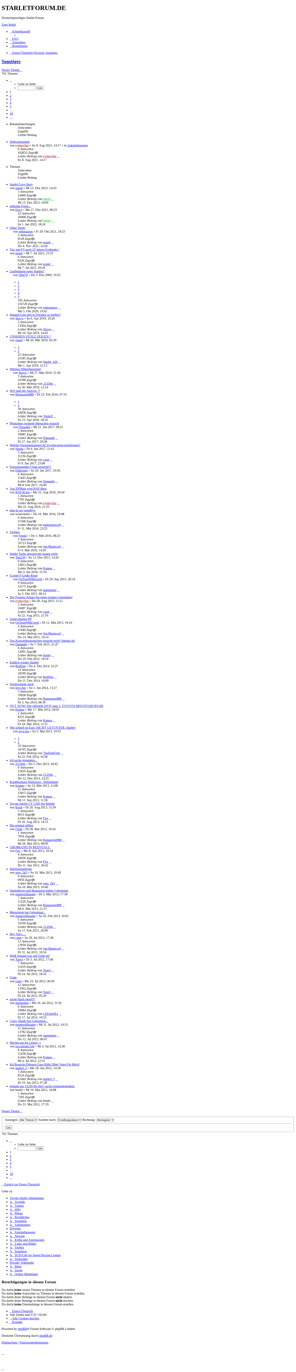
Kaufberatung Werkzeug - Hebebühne (34, 782)
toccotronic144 (24, 1046)
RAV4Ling (22, 492)
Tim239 (20, 557)
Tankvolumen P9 (20, 619)
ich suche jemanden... (23, 760)
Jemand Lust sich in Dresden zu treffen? (35, 314)
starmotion (49, 590)
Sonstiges (11, 61)
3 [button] (10, 99)
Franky (23, 535)
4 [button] (10, 102)
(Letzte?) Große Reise (24, 575)
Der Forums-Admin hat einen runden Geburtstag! (41, 597)
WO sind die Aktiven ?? (25, 391)
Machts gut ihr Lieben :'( (25, 1042)
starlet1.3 (21, 1068)
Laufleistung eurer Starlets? (27, 271)
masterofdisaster (25, 894)
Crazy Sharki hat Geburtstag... (29, 1021)
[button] (11, 80)
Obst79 (23, 275)
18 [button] (11, 113)
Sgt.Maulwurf (52, 546)
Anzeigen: (12, 1120)
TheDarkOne (51, 753)
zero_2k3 (21, 872)
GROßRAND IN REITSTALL (30, 847)
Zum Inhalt (9, 24)
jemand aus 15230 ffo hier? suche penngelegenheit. (42, 1086)
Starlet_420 (50, 362)
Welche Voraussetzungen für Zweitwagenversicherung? (45, 445)
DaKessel (21, 470)
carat (46, 459)
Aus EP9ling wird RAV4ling (28, 488)
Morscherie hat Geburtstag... (28, 912)
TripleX (48, 416)
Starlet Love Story (21, 184)
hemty (47, 655)
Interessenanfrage (21, 869)
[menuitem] (14, 38)
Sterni (47, 199)
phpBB (22, 1329)
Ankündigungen (77, 145)
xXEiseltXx (50, 1013)
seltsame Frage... (20, 206)
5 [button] (10, 106)
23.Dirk (48, 383)
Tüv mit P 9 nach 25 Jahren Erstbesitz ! (34, 249)
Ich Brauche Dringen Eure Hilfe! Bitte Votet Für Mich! (45, 1064)
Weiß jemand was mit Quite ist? (30, 956)
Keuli (18, 807)
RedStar (20, 666)
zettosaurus (26, 231)
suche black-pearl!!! (22, 999)
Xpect (19, 959)
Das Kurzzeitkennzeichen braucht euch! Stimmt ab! (42, 640)
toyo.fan (20, 688)
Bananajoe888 (24, 394)
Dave (18, 209)
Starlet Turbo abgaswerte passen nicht (34, 554)
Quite (18, 829)
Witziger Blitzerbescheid (25, 369)
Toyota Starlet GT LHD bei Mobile (32, 803)
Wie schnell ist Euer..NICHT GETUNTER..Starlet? (43, 727)
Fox (45, 818)
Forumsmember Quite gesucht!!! (30, 467)
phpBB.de (45, 1335)
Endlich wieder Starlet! (24, 662)
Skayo (19, 318)
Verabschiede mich (22, 684)
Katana (47, 568)
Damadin (24, 427)
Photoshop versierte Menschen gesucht (34, 423)
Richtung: (89, 1120)
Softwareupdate (20, 141)
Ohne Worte (17, 228)
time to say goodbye (22, 510)
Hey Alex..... (18, 934)
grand (19, 188)
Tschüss (15, 532)
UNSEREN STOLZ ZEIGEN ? (30, 336)
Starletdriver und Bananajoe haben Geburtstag (39, 890)
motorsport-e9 (52, 525)
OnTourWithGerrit (30, 579)
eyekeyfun (22, 145)
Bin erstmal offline (21, 825)
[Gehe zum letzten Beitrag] (58, 156)
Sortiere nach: (48, 1120)
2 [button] (10, 95)
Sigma (19, 448)
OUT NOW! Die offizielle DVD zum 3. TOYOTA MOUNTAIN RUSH (56, 706)
